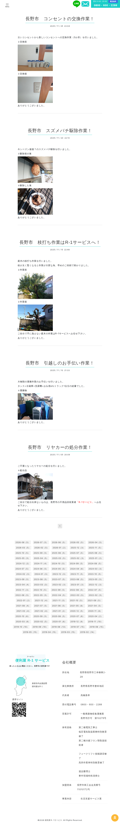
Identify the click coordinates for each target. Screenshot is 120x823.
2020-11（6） (95, 611)
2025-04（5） (41, 558)
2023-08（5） (41, 579)
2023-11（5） (77, 574)
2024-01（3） (42, 574)
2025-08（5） (59, 553)
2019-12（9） (77, 621)
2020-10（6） (23, 616)
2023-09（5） (23, 579)
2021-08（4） (23, 606)
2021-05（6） (77, 606)
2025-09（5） (41, 553)
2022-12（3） (96, 584)
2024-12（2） (23, 563)
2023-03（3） (41, 584)
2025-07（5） (77, 553)
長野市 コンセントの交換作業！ (59, 18)
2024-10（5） (59, 563)
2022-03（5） (77, 595)
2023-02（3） (59, 584)
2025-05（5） (23, 558)
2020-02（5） (41, 621)
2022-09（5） (59, 590)
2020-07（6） (77, 616)
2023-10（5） (95, 574)
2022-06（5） (23, 595)
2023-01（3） (78, 584)
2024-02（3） (23, 574)
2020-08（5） (59, 616)
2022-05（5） (41, 595)
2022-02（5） (96, 595)
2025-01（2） (96, 558)
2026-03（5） (23, 547)
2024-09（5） (77, 563)
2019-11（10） (95, 621)
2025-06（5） (95, 553)
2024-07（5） (23, 569)
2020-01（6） (59, 621)
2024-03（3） (96, 569)
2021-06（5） (59, 606)
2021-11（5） (59, 600)
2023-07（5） (59, 579)
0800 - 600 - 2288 (105, 5)
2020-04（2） (95, 616)
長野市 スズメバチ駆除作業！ (60, 130)
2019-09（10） (40, 627)
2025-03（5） (59, 558)
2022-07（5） (95, 590)
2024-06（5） (41, 569)
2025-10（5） (23, 553)
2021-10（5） (77, 600)
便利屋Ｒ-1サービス (53, 820)
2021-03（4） (24, 611)
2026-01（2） (60, 547)
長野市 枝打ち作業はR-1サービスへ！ (60, 242)
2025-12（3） (78, 547)
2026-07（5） (41, 542)
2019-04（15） (49, 632)
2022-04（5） (59, 595)
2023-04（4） (23, 584)
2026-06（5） (59, 542)
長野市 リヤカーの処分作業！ (60, 447)
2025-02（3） (78, 558)
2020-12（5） (77, 611)
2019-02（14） (87, 632)
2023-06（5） (77, 579)
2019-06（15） (97, 627)
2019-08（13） (59, 627)
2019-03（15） (68, 632)
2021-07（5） (41, 606)
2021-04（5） (95, 606)
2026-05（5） (77, 542)
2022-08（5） (77, 590)
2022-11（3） (23, 590)
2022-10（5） (41, 590)
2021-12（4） (42, 600)
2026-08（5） (23, 542)
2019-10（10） (21, 627)
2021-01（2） (59, 611)
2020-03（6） (23, 621)
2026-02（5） (41, 547)
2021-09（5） (95, 600)
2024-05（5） (59, 569)
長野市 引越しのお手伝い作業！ (60, 363)
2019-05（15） (30, 632)
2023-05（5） (96, 579)
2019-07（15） (78, 627)
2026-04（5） (96, 542)
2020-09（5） (41, 616)
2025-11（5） (95, 547)
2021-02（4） (42, 611)
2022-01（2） (24, 600)
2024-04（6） (77, 569)
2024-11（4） (41, 563)
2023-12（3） (60, 574)
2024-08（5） (95, 563)
